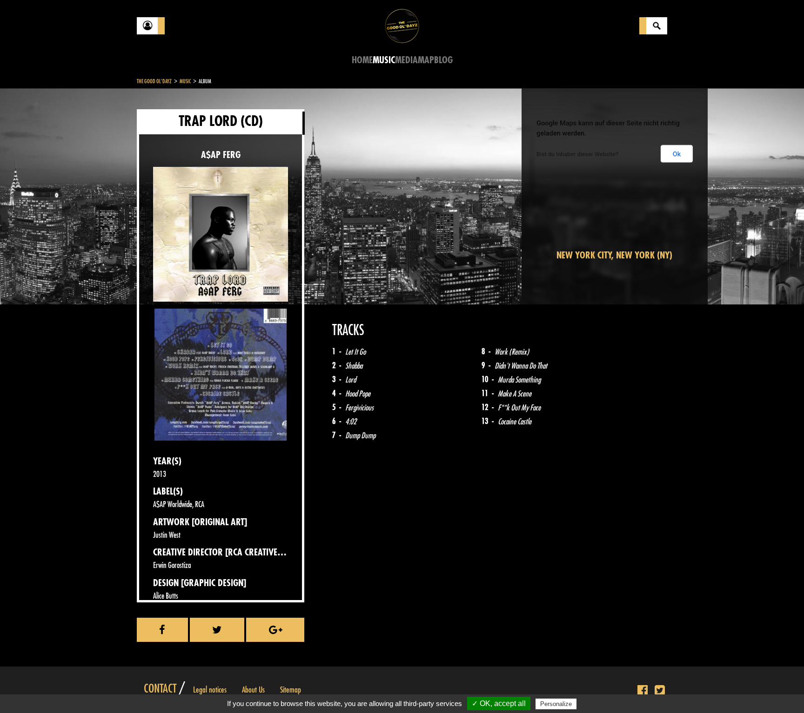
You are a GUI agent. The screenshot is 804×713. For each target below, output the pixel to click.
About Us (253, 690)
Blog (443, 60)
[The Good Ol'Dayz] (402, 25)
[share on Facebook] (162, 630)
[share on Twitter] (217, 630)
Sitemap (290, 690)
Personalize (556, 703)
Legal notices (210, 690)
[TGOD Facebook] (642, 691)
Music (384, 60)
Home (362, 60)
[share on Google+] (275, 630)
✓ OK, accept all (499, 703)
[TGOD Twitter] (660, 691)
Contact (160, 689)
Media (406, 60)
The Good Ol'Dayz (154, 81)
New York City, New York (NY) (614, 255)
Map (426, 60)
